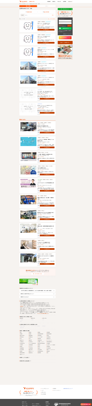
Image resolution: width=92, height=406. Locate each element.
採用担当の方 (70, 1)
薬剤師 (30, 332)
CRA (21, 338)
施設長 (39, 348)
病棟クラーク (22, 354)
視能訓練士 (31, 335)
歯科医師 (39, 338)
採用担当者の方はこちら (67, 388)
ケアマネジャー (49, 340)
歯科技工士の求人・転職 (33, 3)
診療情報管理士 (40, 351)
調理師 (21, 351)
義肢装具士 (31, 352)
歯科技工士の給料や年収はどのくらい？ (27, 293)
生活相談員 (49, 348)
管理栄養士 (40, 335)
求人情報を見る (46, 29)
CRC (30, 338)
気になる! (59, 1)
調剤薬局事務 (22, 352)
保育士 (39, 346)
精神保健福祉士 (49, 341)
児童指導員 (31, 348)
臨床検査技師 (49, 333)
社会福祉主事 (22, 343)
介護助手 (21, 344)
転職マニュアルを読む (24, 357)
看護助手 (48, 351)
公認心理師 (40, 349)
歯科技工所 (33, 318)
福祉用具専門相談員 (41, 343)
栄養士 (48, 335)
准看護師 (48, 332)
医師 (21, 332)
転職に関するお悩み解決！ (25, 360)
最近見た (54, 1)
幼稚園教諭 (22, 348)
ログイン (69, 25)
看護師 (39, 332)
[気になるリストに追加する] (38, 99)
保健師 (21, 333)
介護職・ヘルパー (41, 341)
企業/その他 (44, 318)
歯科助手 (30, 340)
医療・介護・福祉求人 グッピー (24, 3)
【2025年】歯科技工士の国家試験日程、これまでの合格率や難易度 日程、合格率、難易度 (36, 290)
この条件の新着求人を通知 (38, 273)
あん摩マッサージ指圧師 (51, 344)
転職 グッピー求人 (24, 403)
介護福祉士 (22, 341)
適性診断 (48, 1)
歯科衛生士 (49, 338)
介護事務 (48, 343)
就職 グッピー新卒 (24, 405)
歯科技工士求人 (32, 1)
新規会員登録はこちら (65, 37)
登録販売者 (40, 340)
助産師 (30, 333)
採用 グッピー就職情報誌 (35, 403)
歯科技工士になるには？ (25, 296)
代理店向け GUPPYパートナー (36, 405)
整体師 (21, 346)
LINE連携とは (34, 284)
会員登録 (64, 1)
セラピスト (31, 346)
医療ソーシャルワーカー (51, 349)
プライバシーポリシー (57, 390)
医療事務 (39, 352)
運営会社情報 (48, 403)
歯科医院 (21, 318)
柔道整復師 (31, 344)
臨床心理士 (31, 349)
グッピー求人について (45, 388)
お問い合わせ (43, 392)
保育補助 (48, 346)
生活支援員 (22, 349)
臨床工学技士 (22, 335)
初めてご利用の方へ (65, 42)
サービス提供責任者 (32, 343)
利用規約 (54, 388)
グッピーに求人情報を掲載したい (42, 313)
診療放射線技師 (40, 333)
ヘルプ (42, 390)
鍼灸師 (39, 344)
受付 (47, 352)
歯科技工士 (22, 340)
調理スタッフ (31, 351)
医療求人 (43, 302)
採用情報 (47, 405)
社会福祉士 (31, 341)
